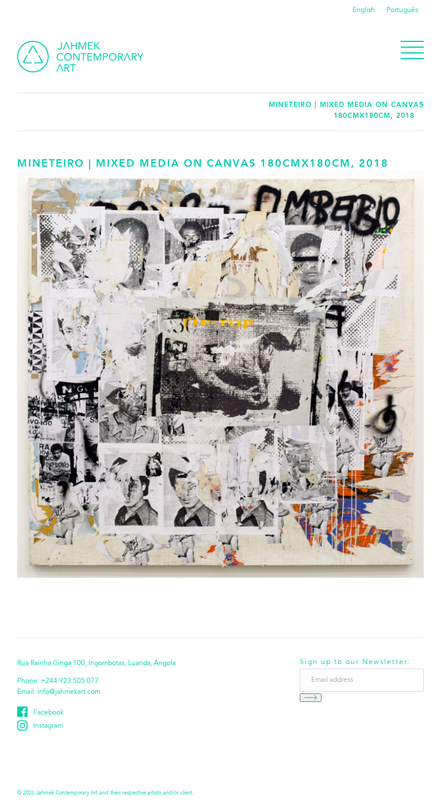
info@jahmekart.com (68, 692)
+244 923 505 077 (70, 681)
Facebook (48, 712)
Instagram (48, 726)
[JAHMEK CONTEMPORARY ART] (80, 56)
